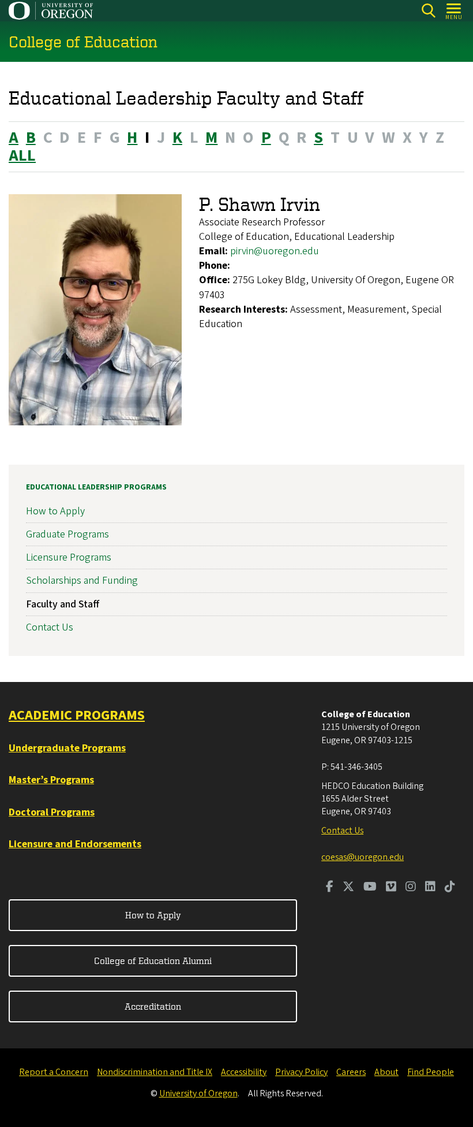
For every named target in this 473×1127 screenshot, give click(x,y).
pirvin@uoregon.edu (274, 251)
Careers (351, 1072)
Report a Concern (53, 1072)
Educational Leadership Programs (96, 487)
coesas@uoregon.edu (362, 857)
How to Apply (55, 511)
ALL (22, 155)
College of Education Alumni (153, 960)
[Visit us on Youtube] (370, 887)
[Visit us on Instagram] (411, 887)
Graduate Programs (67, 534)
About (386, 1072)
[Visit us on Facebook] (329, 887)
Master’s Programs (51, 780)
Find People (430, 1072)
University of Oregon (198, 1093)
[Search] (428, 10)
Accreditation (153, 1006)
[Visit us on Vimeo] (391, 887)
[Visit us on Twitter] (348, 887)
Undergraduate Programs (67, 748)
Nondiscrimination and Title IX (154, 1072)
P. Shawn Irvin (259, 204)
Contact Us (49, 627)
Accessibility (243, 1072)
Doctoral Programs (52, 812)
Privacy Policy (301, 1072)
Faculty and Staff (62, 604)
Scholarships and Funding (82, 580)
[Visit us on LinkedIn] (430, 887)
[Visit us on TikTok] (450, 887)
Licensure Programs (68, 557)
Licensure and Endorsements (75, 844)
